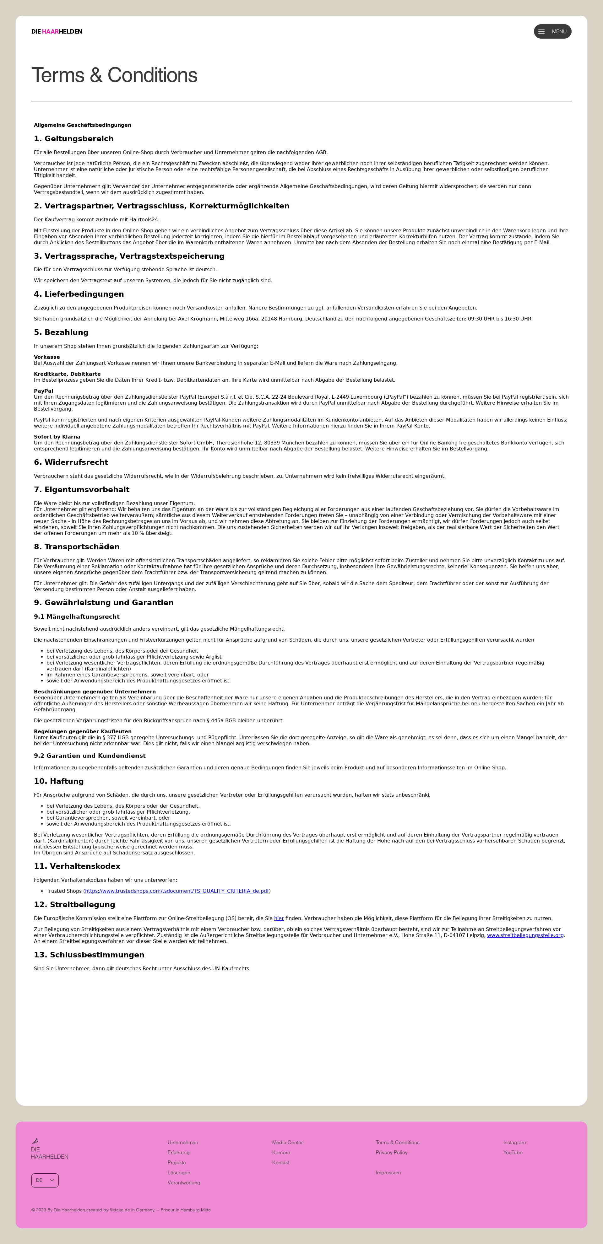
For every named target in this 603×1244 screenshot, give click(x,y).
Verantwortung (184, 1182)
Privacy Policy (392, 1152)
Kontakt (280, 1162)
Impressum (388, 1172)
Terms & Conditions (398, 1142)
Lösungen (179, 1172)
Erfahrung (179, 1152)
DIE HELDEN (56, 31)
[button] (541, 31)
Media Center (287, 1142)
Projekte (177, 1162)
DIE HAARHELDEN (49, 1153)
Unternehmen (183, 1142)
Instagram (514, 1142)
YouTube (513, 1152)
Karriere (281, 1152)
